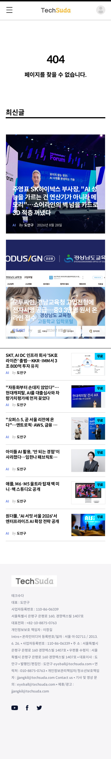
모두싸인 (19, 330)
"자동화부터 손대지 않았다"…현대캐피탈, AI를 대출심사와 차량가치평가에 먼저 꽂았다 (32, 393)
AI (14, 225)
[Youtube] (14, 708)
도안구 (29, 225)
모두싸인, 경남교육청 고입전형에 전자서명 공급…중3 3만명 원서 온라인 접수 (55, 310)
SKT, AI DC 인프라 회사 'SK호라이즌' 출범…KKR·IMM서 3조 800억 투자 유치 (31, 361)
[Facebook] (27, 708)
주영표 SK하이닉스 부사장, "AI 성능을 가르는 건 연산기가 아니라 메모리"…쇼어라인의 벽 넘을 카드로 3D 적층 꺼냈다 (55, 201)
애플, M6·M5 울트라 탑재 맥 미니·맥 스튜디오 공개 (32, 486)
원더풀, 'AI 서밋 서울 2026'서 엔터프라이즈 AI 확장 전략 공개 (32, 518)
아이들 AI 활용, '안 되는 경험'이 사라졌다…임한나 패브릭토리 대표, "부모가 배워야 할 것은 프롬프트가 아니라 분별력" (33, 459)
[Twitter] (39, 708)
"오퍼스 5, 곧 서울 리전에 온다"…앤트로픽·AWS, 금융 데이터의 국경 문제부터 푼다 (31, 425)
